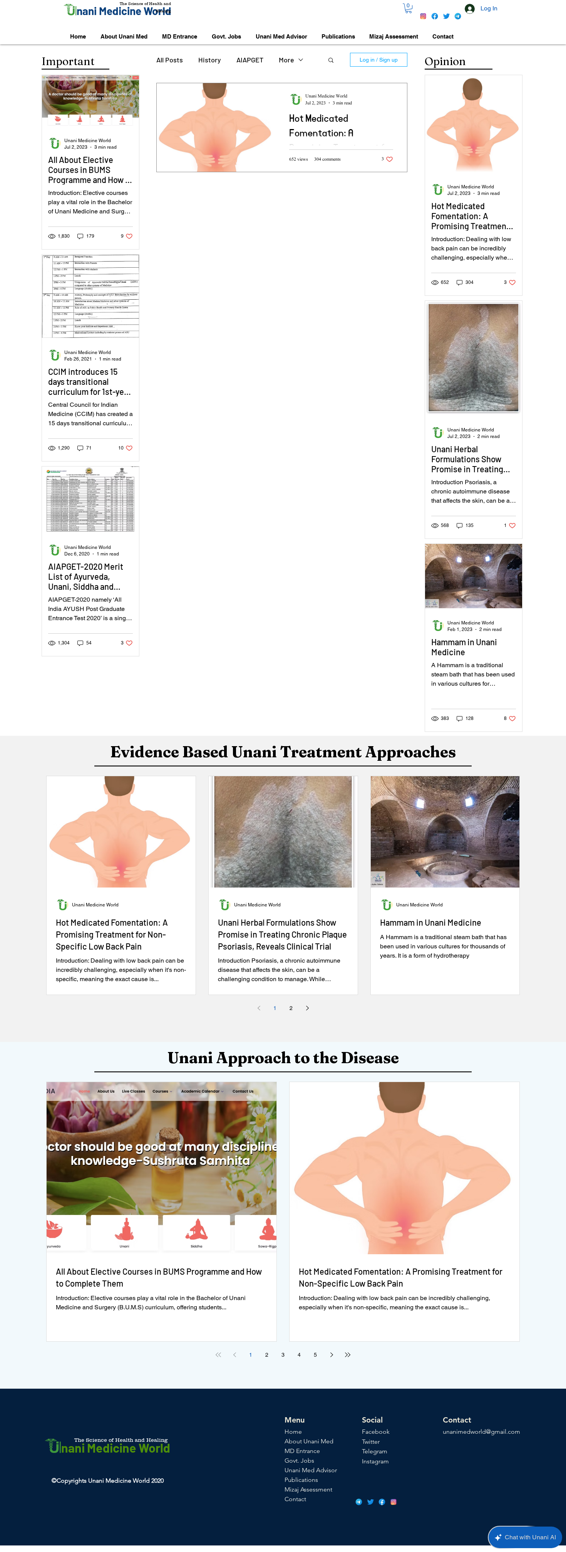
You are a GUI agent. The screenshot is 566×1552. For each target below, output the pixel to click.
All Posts (169, 59)
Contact (295, 1499)
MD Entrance (302, 1451)
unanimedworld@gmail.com (481, 1431)
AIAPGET (249, 59)
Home (293, 1431)
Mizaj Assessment (308, 1489)
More (286, 59)
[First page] (218, 1355)
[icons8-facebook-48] (435, 16)
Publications (301, 1479)
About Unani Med (309, 1441)
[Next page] (307, 1008)
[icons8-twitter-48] (446, 16)
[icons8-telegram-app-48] (458, 16)
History (209, 59)
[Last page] (348, 1355)
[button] (408, 8)
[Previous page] (259, 1008)
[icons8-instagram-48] (423, 16)
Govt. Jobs (299, 1460)
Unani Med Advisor (311, 1470)
